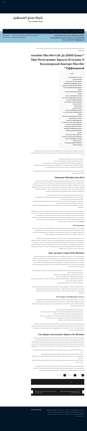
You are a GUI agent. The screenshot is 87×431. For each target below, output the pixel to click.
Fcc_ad (79, 375)
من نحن (38, 420)
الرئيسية (38, 414)
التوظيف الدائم (16, 417)
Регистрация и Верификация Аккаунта (73, 83)
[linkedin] (77, 420)
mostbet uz (81, 221)
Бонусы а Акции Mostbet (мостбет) (73, 96)
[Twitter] (79, 420)
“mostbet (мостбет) (77, 104)
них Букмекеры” (78, 106)
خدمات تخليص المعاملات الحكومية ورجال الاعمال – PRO (12, 422)
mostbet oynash (59, 375)
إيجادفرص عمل (37, 418)
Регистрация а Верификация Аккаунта (73, 128)
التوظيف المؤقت (16, 415)
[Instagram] (81, 420)
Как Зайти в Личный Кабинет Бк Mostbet (72, 98)
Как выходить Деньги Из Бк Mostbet (73, 102)
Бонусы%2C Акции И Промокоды (74, 100)
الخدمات (38, 416)
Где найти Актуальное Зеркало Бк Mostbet (72, 85)
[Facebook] (83, 420)
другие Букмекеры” (77, 79)
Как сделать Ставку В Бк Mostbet (74, 81)
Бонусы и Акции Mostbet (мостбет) (73, 110)
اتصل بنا (38, 422)
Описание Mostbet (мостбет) (75, 77)
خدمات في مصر (16, 425)
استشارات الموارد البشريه (14, 419)
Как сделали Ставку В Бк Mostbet (74, 134)
